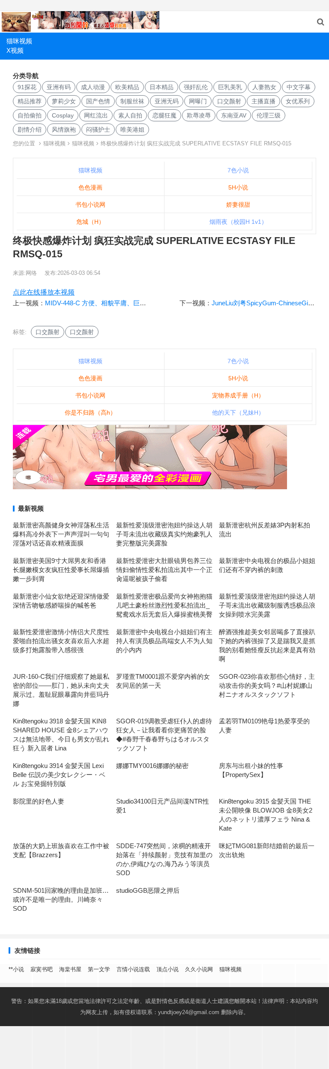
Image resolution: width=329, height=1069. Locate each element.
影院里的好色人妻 (38, 801)
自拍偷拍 (30, 115)
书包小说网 (90, 204)
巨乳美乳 (230, 87)
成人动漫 (93, 87)
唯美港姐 (132, 129)
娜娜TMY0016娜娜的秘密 (152, 765)
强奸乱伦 (196, 87)
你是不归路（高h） (90, 412)
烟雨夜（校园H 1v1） (238, 221)
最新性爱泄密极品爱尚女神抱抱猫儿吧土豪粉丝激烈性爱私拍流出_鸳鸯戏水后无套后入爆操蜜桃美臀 (164, 605)
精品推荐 (30, 101)
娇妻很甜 (238, 204)
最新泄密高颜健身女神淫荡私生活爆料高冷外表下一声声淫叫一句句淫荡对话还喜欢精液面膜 (61, 534)
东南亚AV (233, 115)
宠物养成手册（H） (238, 395)
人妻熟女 (264, 87)
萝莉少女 (64, 101)
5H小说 (238, 187)
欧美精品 (127, 87)
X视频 (15, 50)
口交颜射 (229, 101)
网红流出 (96, 115)
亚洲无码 (167, 101)
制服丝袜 (132, 101)
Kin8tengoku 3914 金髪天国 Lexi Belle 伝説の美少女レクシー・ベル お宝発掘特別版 (59, 774)
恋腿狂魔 (164, 115)
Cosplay (63, 115)
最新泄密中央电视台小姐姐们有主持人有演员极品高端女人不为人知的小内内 (164, 640)
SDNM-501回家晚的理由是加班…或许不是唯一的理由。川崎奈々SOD (61, 899)
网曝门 (198, 101)
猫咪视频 (19, 41)
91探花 (27, 87)
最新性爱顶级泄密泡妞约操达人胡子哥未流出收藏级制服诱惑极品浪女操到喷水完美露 (267, 605)
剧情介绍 (30, 129)
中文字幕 (299, 87)
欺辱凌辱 (199, 115)
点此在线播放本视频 (44, 292)
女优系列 (298, 101)
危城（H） (90, 221)
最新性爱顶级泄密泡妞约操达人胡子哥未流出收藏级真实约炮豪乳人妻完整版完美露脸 (164, 534)
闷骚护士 (98, 129)
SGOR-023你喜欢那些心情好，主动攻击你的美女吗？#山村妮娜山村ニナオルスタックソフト (267, 685)
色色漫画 (90, 187)
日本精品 (161, 87)
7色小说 (238, 170)
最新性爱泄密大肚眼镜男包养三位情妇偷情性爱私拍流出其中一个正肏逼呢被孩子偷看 (164, 569)
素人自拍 (130, 115)
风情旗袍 (64, 129)
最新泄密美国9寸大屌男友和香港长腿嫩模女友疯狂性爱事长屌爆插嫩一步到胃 (61, 569)
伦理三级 (269, 115)
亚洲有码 (59, 87)
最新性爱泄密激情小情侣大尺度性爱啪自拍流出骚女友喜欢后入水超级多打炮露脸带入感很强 (61, 640)
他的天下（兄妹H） (238, 412)
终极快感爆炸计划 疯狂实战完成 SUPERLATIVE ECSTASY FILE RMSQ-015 (196, 143)
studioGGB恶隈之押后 (147, 890)
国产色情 (98, 101)
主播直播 (263, 101)
